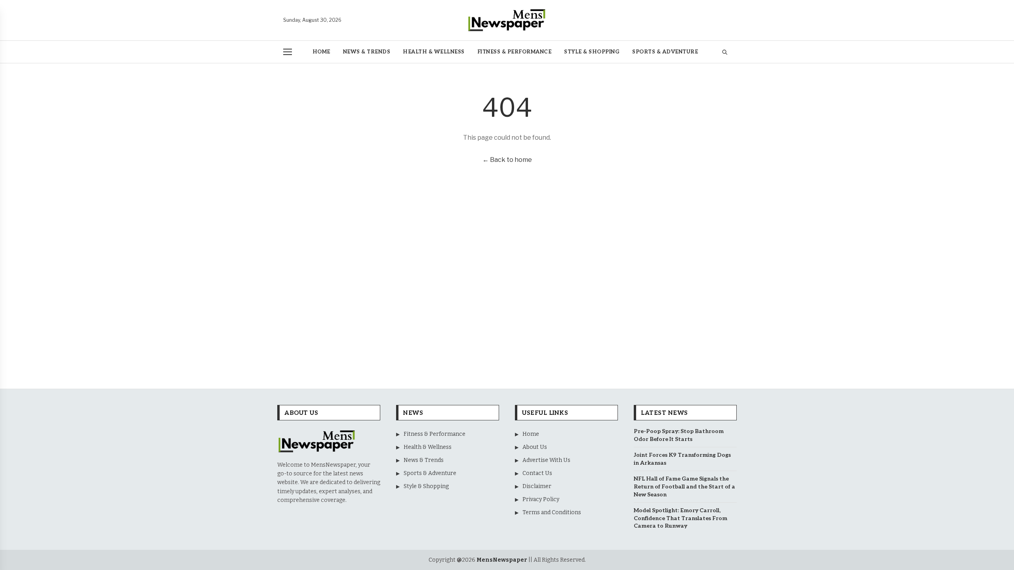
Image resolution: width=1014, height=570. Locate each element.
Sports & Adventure (665, 52)
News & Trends (367, 52)
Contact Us (533, 473)
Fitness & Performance (514, 52)
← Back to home (507, 159)
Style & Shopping (591, 52)
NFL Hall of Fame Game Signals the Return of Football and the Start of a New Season (684, 486)
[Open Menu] (287, 52)
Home (321, 52)
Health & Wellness (434, 52)
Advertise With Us (542, 460)
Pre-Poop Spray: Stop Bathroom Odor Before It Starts (679, 435)
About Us (531, 447)
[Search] (725, 52)
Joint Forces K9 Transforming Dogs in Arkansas (682, 459)
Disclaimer (533, 486)
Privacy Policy (537, 499)
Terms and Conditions (548, 512)
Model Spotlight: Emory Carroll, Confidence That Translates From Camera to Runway (680, 518)
